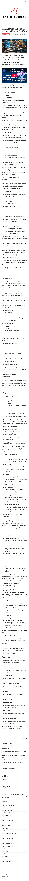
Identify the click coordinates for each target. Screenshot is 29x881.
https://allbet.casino (6, 818)
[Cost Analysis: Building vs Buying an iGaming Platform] (14, 46)
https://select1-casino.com (8, 805)
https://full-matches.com (7, 838)
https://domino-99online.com (8, 836)
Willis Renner (14, 34)
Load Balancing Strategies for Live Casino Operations (14, 759)
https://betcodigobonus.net (8, 841)
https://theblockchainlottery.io (9, 833)
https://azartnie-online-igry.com (9, 807)
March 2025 (4, 782)
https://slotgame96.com (7, 812)
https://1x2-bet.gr (6, 859)
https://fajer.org (5, 856)
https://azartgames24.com (8, 830)
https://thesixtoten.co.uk (7, 846)
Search (3, 735)
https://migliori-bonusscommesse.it (10, 853)
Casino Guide (5, 34)
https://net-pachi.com (7, 823)
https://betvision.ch (6, 864)
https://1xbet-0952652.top (8, 843)
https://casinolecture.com (7, 820)
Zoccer (3, 794)
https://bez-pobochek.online (8, 848)
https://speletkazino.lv (7, 815)
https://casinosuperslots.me (8, 810)
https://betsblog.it (6, 851)
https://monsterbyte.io (7, 828)
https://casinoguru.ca (7, 825)
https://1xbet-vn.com (6, 861)
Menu (4, 2)
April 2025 (4, 779)
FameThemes (24, 878)
